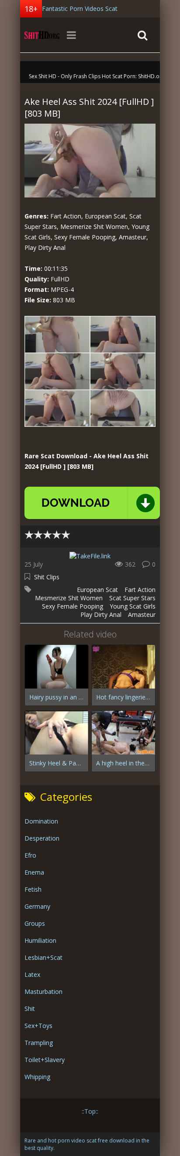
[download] (92, 503)
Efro (30, 855)
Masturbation (43, 991)
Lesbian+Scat (43, 957)
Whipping (37, 1077)
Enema (34, 872)
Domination (41, 821)
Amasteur (142, 614)
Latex (32, 974)
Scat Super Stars (132, 598)
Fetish (33, 889)
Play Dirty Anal (100, 614)
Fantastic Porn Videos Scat (80, 8)
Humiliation (40, 940)
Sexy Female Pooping (72, 606)
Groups (34, 923)
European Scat (97, 589)
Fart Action (140, 589)
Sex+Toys (38, 1025)
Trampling (38, 1042)
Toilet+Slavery (44, 1060)
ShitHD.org (42, 34)
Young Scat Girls (133, 606)
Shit (29, 1008)
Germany (37, 906)
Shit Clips (46, 577)
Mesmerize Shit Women (69, 598)
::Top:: (90, 1111)
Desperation (41, 838)
